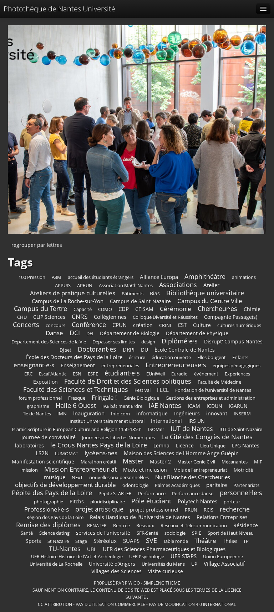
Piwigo (132, 583)
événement (206, 374)
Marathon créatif (98, 462)
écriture (137, 357)
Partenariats (246, 485)
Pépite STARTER (115, 494)
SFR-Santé (147, 533)
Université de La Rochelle (56, 564)
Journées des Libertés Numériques (118, 438)
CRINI (165, 325)
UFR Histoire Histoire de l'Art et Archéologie (77, 557)
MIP (258, 462)
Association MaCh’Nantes (126, 285)
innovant (216, 413)
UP (194, 564)
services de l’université (103, 532)
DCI (75, 332)
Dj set (65, 350)
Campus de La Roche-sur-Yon (67, 301)
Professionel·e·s (46, 509)
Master (133, 461)
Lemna (161, 445)
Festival (143, 390)
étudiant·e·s (122, 373)
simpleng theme (161, 583)
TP (246, 541)
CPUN (119, 325)
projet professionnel (154, 509)
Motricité (243, 470)
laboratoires (29, 445)
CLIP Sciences (49, 316)
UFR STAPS (184, 556)
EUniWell (155, 374)
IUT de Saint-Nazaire (240, 429)
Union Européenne (223, 557)
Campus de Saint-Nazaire (140, 301)
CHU (22, 317)
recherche (235, 509)
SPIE (196, 533)
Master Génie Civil (196, 462)
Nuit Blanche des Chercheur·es (192, 477)
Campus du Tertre (40, 308)
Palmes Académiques (177, 485)
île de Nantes (37, 414)
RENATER (97, 526)
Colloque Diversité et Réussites (165, 317)
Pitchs (77, 501)
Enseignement (78, 365)
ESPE (93, 374)
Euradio (179, 374)
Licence (185, 445)
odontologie (135, 485)
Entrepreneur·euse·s (176, 365)
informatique (152, 413)
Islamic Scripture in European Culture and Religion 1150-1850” (77, 429)
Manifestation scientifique (43, 461)
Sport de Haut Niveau (231, 533)
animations (244, 277)
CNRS (79, 316)
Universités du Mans (163, 564)
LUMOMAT (66, 454)
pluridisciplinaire (107, 502)
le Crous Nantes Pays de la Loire (98, 445)
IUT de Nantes (192, 428)
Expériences (237, 374)
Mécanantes (235, 462)
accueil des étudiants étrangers (100, 277)
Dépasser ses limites (113, 342)
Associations (178, 284)
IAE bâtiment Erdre (122, 406)
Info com (120, 414)
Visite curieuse (165, 571)
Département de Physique (197, 333)
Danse (54, 333)
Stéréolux (105, 541)
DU (144, 349)
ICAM (194, 406)
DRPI (129, 349)
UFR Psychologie (146, 557)
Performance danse (192, 494)
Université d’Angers (112, 563)
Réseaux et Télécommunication (194, 526)
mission (29, 470)
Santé (27, 533)
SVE (151, 540)
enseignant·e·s (34, 365)
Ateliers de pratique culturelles (72, 293)
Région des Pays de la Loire (54, 517)
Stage (81, 541)
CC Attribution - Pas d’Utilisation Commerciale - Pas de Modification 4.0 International (137, 604)
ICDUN (214, 406)
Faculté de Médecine (219, 382)
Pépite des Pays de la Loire (52, 492)
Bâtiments (132, 294)
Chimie (252, 309)
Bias (155, 293)
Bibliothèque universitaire (205, 293)
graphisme (38, 406)
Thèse (230, 541)
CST (182, 325)
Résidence (245, 525)
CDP (123, 309)
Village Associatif (224, 563)
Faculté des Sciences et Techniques (75, 389)
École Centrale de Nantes (184, 349)
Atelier (211, 285)
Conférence (89, 324)
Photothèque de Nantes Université (59, 9)
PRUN (191, 510)
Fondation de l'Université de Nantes (213, 390)
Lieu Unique (212, 446)
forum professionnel (40, 398)
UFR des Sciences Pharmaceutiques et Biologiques (164, 549)
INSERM (242, 414)
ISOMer (156, 429)
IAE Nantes (165, 405)
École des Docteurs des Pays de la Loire (74, 357)
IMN (62, 414)
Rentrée (121, 526)
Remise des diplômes (48, 524)
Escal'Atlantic (52, 374)
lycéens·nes (101, 453)
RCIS (208, 510)
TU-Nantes (65, 548)
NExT (77, 477)
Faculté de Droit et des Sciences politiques (127, 381)
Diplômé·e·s (180, 341)
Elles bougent (211, 357)
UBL (91, 549)
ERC (28, 374)
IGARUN (238, 406)
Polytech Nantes (197, 501)
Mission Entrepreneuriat (80, 469)
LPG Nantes (245, 445)
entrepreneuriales (120, 366)
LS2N (42, 453)
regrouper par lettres (36, 245)
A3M (56, 277)
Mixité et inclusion (145, 469)
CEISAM (144, 309)
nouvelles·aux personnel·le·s (119, 477)
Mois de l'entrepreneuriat (200, 470)
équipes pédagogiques (236, 366)
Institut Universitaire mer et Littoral (107, 421)
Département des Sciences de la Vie (48, 342)
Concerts (26, 324)
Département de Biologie (129, 333)
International (166, 420)
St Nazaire (58, 541)
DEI (89, 334)
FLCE (163, 390)
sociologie (175, 533)
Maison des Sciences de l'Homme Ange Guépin (181, 453)
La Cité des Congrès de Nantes (207, 436)
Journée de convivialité (48, 437)
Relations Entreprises (222, 517)
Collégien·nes (110, 317)
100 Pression (32, 277)
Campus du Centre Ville (209, 301)
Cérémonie (175, 309)
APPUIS (63, 285)
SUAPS (131, 541)
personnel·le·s (241, 492)
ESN (77, 374)
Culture (202, 325)
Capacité (82, 309)
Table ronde (175, 541)
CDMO (105, 309)
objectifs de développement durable (65, 485)
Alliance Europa (159, 277)
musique (54, 477)
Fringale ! (104, 397)
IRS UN (196, 420)
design (148, 342)
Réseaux (145, 526)
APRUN (84, 285)
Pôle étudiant (151, 501)
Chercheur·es (217, 308)
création (143, 325)
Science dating (54, 533)
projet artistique (99, 509)
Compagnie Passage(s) (230, 316)
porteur (232, 502)
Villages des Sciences (116, 571)
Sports (33, 541)
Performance (152, 494)
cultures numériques (239, 325)
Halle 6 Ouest (76, 405)
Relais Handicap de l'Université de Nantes (140, 517)
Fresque (76, 398)
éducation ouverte (171, 357)
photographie (48, 502)
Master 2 (160, 461)
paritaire (216, 485)
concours (55, 325)
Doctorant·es (97, 349)
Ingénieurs (187, 413)
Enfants (240, 357)
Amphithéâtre (204, 276)
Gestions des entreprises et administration (210, 398)
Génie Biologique (141, 398)
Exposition (45, 381)
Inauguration (89, 413)
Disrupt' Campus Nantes (233, 341)
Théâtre (205, 540)
